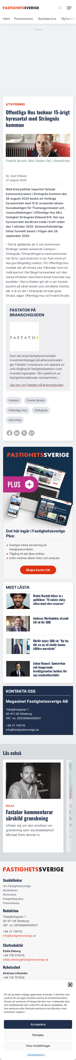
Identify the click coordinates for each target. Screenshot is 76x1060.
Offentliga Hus (18, 410)
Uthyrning (15, 104)
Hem (6, 19)
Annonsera (9, 894)
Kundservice (47, 19)
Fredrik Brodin (36, 400)
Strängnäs (41, 410)
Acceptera (38, 1024)
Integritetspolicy (36, 1054)
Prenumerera (23, 19)
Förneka (38, 1035)
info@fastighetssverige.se (22, 729)
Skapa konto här (38, 570)
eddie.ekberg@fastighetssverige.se (25, 959)
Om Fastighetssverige (17, 886)
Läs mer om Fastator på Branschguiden (37, 385)
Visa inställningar (38, 1046)
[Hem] (21, 8)
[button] (70, 985)
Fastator (14, 400)
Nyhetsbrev (10, 890)
